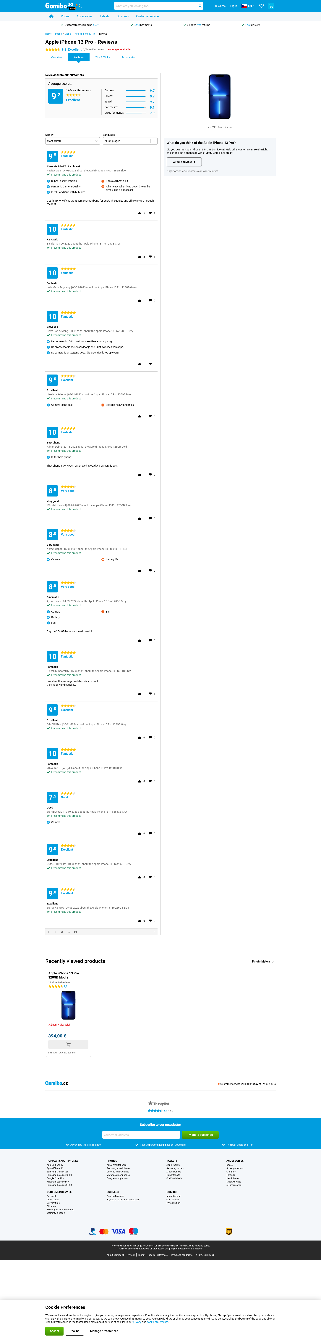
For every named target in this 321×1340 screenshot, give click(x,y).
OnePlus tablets (174, 1178)
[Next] (154, 931)
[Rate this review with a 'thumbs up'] (140, 213)
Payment (51, 1196)
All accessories (233, 1185)
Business (123, 16)
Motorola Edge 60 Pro (58, 1181)
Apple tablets (173, 1165)
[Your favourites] (261, 5)
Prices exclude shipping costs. (195, 1245)
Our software (172, 1199)
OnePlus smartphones (118, 1171)
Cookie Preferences (158, 1255)
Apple (68, 34)
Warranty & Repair (56, 1213)
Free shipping (225, 127)
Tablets (104, 16)
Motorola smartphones (118, 1175)
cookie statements (157, 1321)
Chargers (231, 1171)
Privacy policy (173, 1203)
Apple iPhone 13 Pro (85, 34)
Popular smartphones (62, 1160)
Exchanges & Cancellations (60, 1209)
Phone (65, 16)
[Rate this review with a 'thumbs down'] (150, 213)
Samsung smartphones (118, 1168)
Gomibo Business (115, 1196)
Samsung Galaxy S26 (57, 1171)
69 (75, 931)
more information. (193, 1248)
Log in (233, 5)
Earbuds (230, 1175)
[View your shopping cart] (271, 5)
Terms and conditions (181, 1255)
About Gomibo (173, 1196)
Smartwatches (233, 1181)
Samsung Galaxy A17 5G (59, 1185)
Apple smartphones (116, 1165)
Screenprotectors (234, 1168)
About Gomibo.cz (115, 1255)
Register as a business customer (123, 1199)
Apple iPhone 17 (55, 1165)
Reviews (103, 34)
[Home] (51, 16)
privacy (137, 1321)
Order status (53, 1199)
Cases (229, 1165)
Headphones (232, 1178)
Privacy (131, 1255)
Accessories (84, 16)
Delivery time (53, 1203)
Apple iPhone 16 (55, 1168)
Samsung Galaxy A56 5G (59, 1175)
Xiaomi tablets (173, 1171)
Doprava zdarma (67, 1052)
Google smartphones (117, 1178)
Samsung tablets (175, 1168)
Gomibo (171, 1191)
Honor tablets (173, 1175)
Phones (112, 1160)
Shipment (51, 1206)
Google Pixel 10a (55, 1178)
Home (48, 34)
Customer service (147, 16)
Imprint (141, 1255)
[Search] (200, 6)
